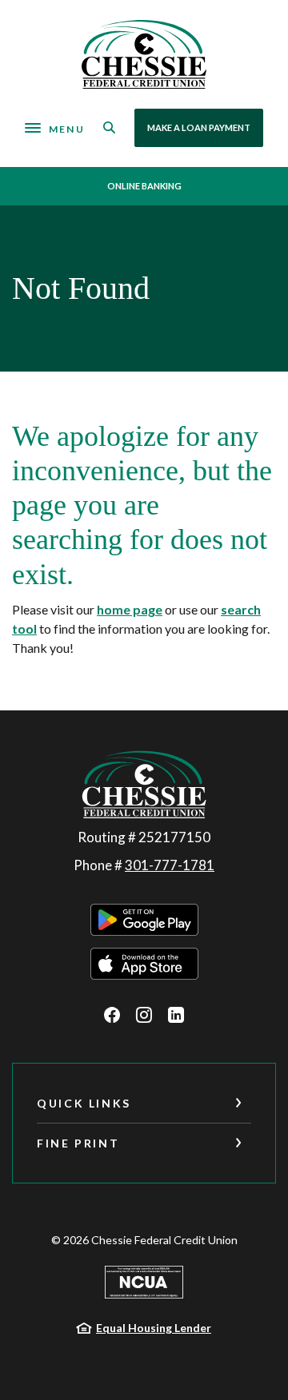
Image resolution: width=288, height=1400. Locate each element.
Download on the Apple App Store (144, 964)
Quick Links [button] (84, 1103)
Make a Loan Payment (198, 127)
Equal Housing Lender (153, 1327)
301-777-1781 (169, 865)
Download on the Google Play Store (144, 920)
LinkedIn (176, 1015)
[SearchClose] (109, 127)
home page (129, 609)
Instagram (144, 1015)
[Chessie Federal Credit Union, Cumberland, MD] (144, 54)
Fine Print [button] (78, 1143)
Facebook (112, 1015)
